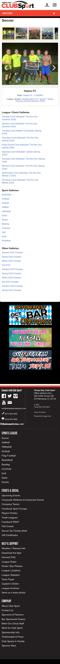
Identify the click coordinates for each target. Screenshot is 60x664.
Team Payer (8, 579)
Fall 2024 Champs (10, 282)
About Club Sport (11, 606)
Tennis (5, 220)
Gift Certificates (10, 535)
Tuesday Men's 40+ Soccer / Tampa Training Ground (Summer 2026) (34, 100)
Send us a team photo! (14, 592)
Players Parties (10, 513)
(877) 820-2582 (11, 414)
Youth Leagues (10, 517)
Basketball (6, 194)
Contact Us (7, 610)
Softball (5, 207)
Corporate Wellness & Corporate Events (23, 499)
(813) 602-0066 (11, 419)
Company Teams (11, 504)
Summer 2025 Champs (12, 269)
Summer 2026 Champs (12, 252)
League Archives (10, 588)
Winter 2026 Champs (11, 261)
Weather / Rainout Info (14, 548)
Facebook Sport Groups (14, 508)
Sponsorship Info (11, 632)
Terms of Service (40, 412)
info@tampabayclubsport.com (14, 408)
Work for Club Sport (12, 628)
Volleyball (6, 211)
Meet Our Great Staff (13, 623)
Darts (4, 236)
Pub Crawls (8, 526)
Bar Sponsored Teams (13, 619)
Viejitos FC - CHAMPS (33, 95)
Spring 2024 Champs (11, 290)
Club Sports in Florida (13, 641)
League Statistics (11, 575)
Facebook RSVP (10, 522)
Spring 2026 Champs (11, 257)
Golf (4, 232)
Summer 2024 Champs (12, 286)
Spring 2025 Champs (11, 273)
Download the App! (12, 553)
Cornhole (6, 228)
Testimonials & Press (13, 636)
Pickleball (6, 241)
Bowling (5, 224)
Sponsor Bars (9, 645)
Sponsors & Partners (13, 614)
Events (5, 482)
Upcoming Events (11, 495)
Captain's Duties (10, 583)
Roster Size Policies (12, 566)
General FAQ (9, 557)
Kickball (5, 203)
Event (4, 215)
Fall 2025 (6, 265)
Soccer (7, 13)
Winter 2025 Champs (11, 278)
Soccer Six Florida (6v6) (14, 530)
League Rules (9, 561)
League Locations (11, 570)
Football (5, 199)
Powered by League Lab (42, 416)
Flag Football (9, 455)
